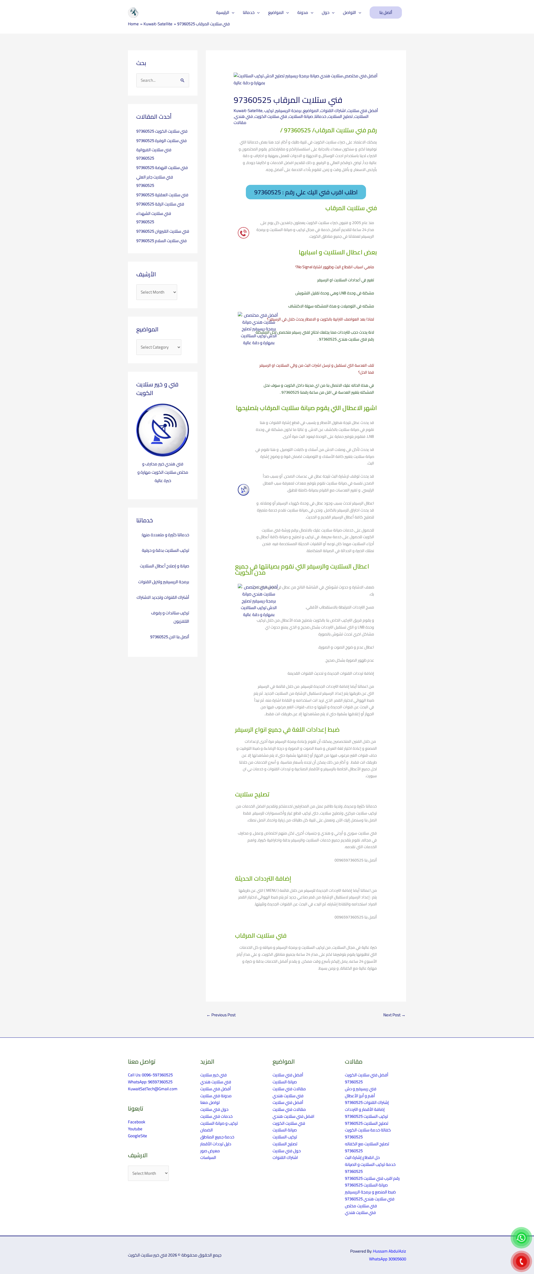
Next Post (394, 1015)
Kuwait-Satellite (248, 110)
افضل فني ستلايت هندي (293, 1116)
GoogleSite (137, 1136)
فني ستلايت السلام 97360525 (161, 241)
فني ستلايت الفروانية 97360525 (153, 154)
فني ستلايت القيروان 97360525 (162, 231)
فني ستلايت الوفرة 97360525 (161, 140)
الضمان (206, 1130)
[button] (386, 12)
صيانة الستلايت (301, 116)
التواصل (349, 12)
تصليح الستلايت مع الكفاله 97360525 (367, 1147)
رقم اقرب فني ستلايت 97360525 (372, 1178)
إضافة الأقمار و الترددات (365, 1109)
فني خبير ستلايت (213, 1075)
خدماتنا (248, 12)
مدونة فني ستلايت (216, 1096)
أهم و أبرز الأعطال (360, 1096)
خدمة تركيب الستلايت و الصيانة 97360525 (370, 1167)
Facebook (136, 1122)
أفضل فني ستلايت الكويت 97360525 (366, 1078)
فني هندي (243, 116)
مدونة (302, 12)
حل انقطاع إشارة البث (362, 1157)
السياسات (208, 1157)
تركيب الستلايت (285, 1137)
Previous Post (221, 1015)
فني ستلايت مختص (361, 1206)
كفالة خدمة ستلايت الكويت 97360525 (368, 1133)
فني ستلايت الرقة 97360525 (160, 204)
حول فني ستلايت (214, 1109)
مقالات (240, 122)
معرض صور (210, 1151)
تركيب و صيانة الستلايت (219, 1123)
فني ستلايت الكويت (289, 1123)
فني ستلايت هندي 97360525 (369, 1199)
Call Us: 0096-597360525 (150, 1075)
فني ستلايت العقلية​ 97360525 (162, 195)
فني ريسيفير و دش (360, 1089)
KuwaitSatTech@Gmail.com (152, 1089)
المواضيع (276, 12)
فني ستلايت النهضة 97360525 (162, 167)
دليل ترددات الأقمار (215, 1144)
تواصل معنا (210, 1102)
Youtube (135, 1129)
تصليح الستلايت (340, 116)
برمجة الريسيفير (288, 110)
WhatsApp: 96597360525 (150, 1082)
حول (325, 12)
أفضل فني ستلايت (362, 110)
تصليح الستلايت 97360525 (366, 1123)
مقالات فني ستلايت (289, 1089)
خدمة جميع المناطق (217, 1137)
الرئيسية (222, 12)
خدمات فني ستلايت (216, 1116)
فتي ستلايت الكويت (270, 116)
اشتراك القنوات (333, 110)
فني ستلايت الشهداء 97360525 (153, 217)
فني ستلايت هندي (215, 1082)
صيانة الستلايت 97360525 (366, 1185)
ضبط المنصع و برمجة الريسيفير (370, 1192)
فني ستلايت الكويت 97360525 (161, 131)
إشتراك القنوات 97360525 (367, 1102)
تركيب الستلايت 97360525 (366, 1116)
